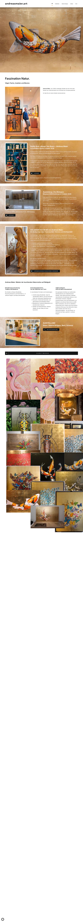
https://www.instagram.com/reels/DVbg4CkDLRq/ (49, 177)
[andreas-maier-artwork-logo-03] (16, 2)
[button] (2, 919)
